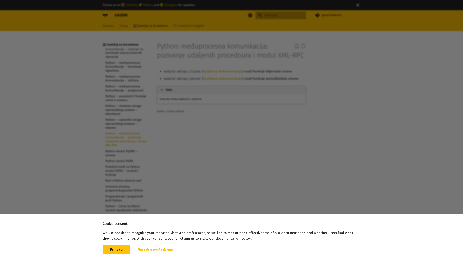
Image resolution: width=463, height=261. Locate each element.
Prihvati (116, 249)
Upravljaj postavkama (155, 249)
